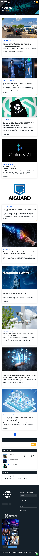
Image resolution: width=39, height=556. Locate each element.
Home (3, 10)
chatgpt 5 (10, 476)
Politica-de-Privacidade (25, 502)
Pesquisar (5, 440)
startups (15, 478)
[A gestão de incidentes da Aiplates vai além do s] (6, 523)
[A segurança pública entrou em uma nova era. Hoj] (14, 532)
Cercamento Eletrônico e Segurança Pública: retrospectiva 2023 (18, 334)
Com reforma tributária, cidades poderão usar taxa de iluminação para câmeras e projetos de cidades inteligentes (19, 418)
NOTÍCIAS (22, 506)
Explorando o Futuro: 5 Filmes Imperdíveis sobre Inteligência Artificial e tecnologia (19, 252)
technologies (25, 478)
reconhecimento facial (18, 476)
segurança (6, 478)
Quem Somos (23, 510)
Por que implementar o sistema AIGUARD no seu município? (19, 210)
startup (10, 478)
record (25, 476)
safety (29, 476)
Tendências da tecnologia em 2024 (15, 293)
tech (20, 478)
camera (5, 476)
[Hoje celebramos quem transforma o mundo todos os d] (14, 540)
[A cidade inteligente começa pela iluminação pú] (6, 532)
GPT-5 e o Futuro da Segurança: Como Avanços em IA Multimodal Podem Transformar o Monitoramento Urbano (19, 123)
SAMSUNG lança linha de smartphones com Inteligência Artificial (18, 167)
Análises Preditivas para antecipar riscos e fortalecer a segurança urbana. (17, 84)
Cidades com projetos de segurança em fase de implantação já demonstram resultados (19, 376)
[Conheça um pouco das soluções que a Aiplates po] (6, 540)
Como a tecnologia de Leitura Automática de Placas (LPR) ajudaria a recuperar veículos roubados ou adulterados (18, 44)
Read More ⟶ (6, 54)
